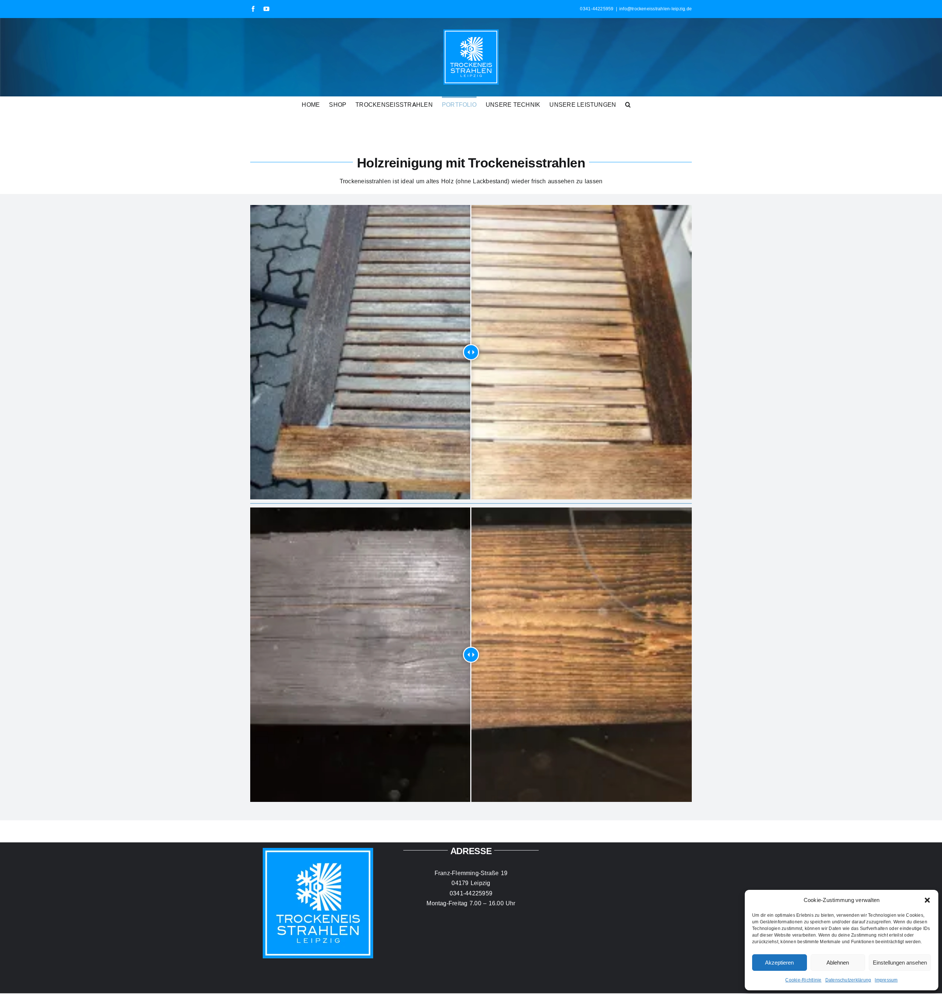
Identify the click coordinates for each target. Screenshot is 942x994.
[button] (927, 900)
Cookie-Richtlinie (803, 980)
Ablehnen (837, 962)
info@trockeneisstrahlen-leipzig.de (655, 8)
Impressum (886, 980)
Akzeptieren (779, 962)
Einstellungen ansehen (900, 962)
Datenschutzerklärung (848, 980)
